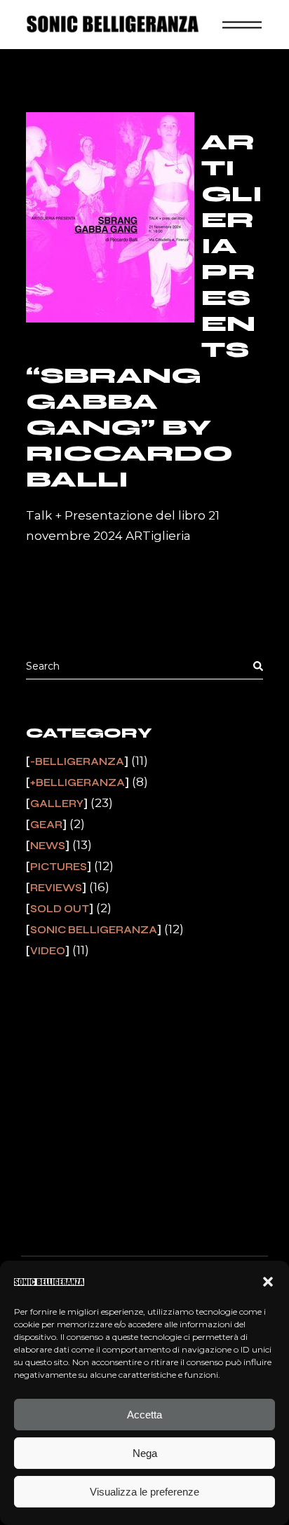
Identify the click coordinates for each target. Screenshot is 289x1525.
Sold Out (59, 908)
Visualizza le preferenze (144, 1492)
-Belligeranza (77, 761)
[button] (268, 1282)
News (47, 845)
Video (47, 950)
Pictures (58, 866)
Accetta (144, 1415)
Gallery (56, 803)
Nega (145, 1453)
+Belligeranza (77, 782)
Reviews (56, 887)
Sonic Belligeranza (93, 929)
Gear (46, 824)
